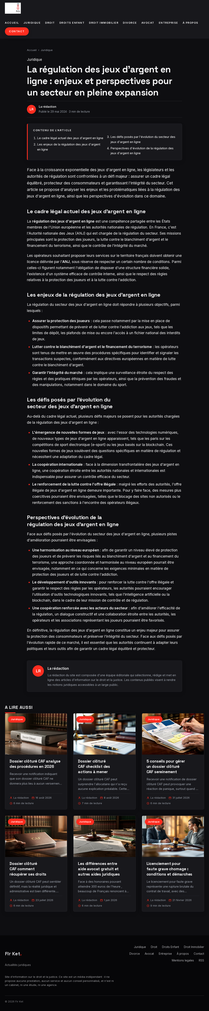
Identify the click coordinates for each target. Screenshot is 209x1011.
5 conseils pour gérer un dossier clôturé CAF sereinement (166, 766)
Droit (50, 22)
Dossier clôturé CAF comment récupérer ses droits (28, 869)
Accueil (12, 22)
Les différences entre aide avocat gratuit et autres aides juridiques (99, 869)
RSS (201, 960)
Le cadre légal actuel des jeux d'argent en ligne (70, 138)
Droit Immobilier (103, 22)
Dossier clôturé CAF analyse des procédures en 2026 (35, 764)
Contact (17, 31)
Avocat (147, 22)
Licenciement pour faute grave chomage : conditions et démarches (169, 869)
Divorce (130, 22)
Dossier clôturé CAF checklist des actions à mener (94, 766)
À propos (190, 22)
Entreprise (168, 22)
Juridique (32, 22)
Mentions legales (183, 960)
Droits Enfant (72, 22)
